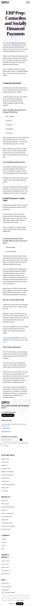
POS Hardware (5, 478)
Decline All (11, 603)
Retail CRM (4, 519)
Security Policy (5, 567)
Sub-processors (5, 570)
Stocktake (3, 510)
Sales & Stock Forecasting (8, 526)
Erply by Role (5, 462)
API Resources (5, 583)
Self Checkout (5, 503)
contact (8, 73)
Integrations (4, 465)
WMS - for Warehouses (7, 513)
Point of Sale (4, 500)
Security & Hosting (6, 586)
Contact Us (4, 542)
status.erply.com (5, 573)
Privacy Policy (5, 564)
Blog (2, 548)
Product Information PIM (7, 507)
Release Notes (5, 487)
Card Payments (5, 481)
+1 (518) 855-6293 (5, 428)
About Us (3, 539)
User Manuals (5, 590)
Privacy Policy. (20, 600)
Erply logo (5, 2)
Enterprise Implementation (8, 484)
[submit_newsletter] (21, 439)
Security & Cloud (5, 468)
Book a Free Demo (8, 415)
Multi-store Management (7, 471)
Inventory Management (7, 475)
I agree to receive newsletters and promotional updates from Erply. (16, 444)
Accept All (19, 603)
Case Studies (4, 491)
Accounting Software (6, 523)
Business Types (5, 459)
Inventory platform (6, 529)
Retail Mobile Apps (6, 516)
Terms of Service (5, 561)
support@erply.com (6, 431)
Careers (3, 545)
